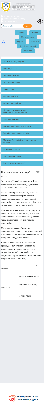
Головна (21, 32)
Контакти (35, 42)
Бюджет (20, 42)
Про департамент (28, 37)
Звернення (28, 51)
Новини (35, 32)
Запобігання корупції (28, 46)
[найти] (27, 26)
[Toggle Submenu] (40, 68)
